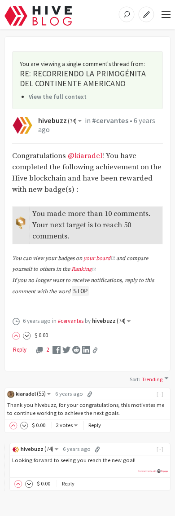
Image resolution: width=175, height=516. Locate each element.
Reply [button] (94, 425)
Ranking (81, 269)
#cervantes (110, 120)
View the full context (58, 97)
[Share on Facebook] (56, 349)
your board (96, 258)
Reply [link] (19, 349)
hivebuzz (57, 120)
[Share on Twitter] (66, 349)
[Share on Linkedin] (86, 349)
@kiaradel (85, 156)
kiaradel (31, 393)
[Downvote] (27, 335)
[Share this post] (95, 350)
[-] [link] (160, 393)
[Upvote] (17, 335)
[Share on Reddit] (76, 349)
